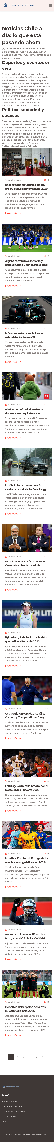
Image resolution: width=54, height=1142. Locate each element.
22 (43, 1057)
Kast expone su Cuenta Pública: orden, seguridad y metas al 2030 (26, 186)
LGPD (5, 1121)
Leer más (11, 213)
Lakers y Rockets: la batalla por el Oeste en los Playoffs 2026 (26, 788)
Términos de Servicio (13, 1106)
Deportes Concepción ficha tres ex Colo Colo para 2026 (25, 1009)
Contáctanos (9, 1116)
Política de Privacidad (13, 1111)
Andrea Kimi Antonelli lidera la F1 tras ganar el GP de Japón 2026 (25, 936)
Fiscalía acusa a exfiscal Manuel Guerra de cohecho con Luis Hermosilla (25, 563)
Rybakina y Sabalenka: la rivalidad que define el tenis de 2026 (26, 639)
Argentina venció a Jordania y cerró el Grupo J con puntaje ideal (26, 263)
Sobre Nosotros (10, 1101)
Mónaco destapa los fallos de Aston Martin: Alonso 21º (24, 335)
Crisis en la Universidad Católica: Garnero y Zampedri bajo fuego (25, 715)
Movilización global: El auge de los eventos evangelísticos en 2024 (27, 860)
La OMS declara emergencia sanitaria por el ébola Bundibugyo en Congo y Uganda (26, 487)
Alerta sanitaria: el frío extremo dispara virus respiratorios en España (24, 411)
